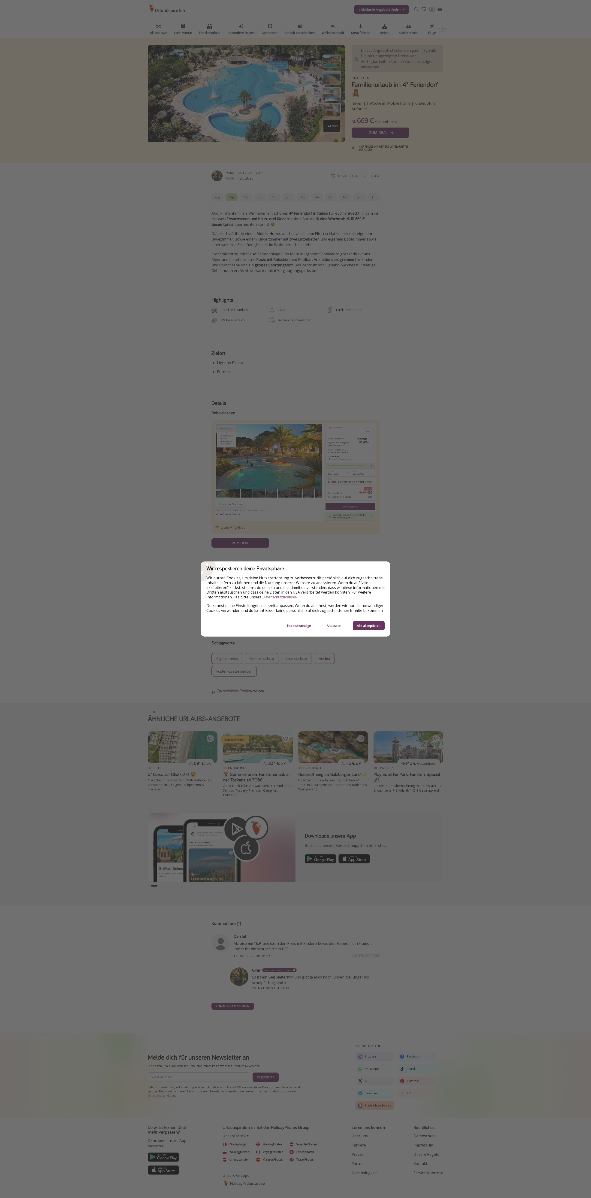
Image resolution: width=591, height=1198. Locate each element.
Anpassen (334, 625)
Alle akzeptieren (368, 625)
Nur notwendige (299, 625)
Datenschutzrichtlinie (279, 597)
